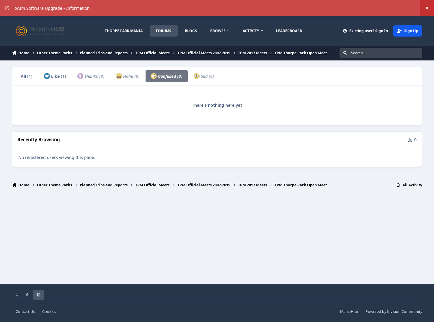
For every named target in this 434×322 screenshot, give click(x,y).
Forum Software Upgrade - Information (51, 8)
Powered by (394, 311)
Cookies (49, 311)
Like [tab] (58, 76)
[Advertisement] (217, 238)
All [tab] (26, 76)
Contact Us (25, 311)
